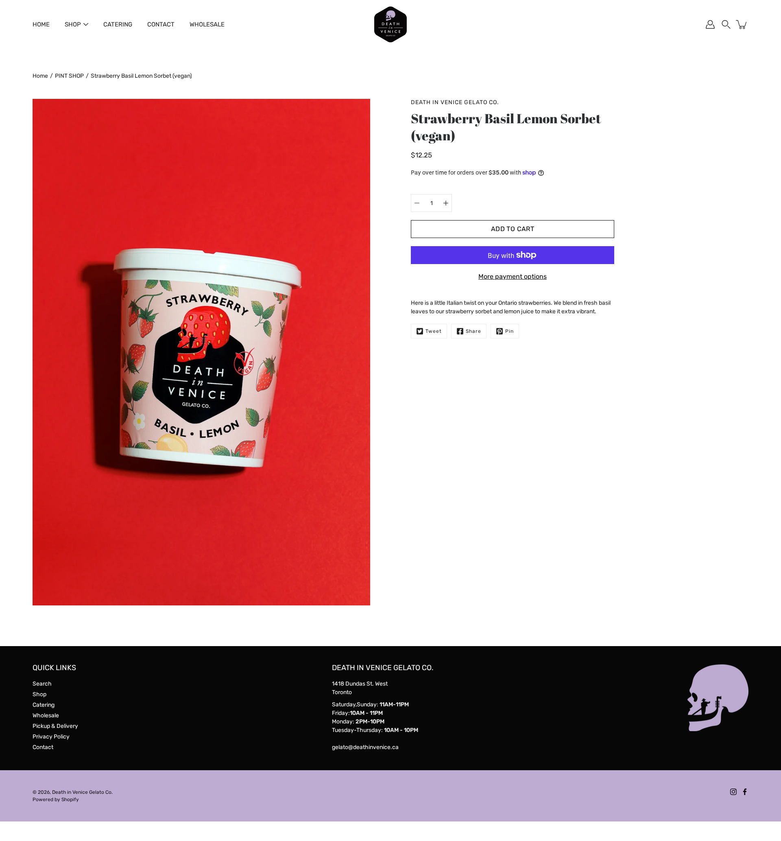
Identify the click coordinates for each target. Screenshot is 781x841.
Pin (509, 331)
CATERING (117, 24)
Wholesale (46, 715)
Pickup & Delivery (55, 726)
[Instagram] (733, 792)
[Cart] (741, 24)
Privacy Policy (51, 736)
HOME (41, 24)
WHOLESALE (207, 24)
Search (42, 683)
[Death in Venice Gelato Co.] (390, 24)
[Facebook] (744, 792)
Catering (44, 704)
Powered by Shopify (56, 799)
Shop (39, 694)
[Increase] (446, 203)
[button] (726, 24)
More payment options (512, 276)
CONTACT (161, 24)
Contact (43, 747)
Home (40, 75)
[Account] (710, 24)
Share (473, 331)
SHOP (73, 24)
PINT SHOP (69, 75)
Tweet (433, 331)
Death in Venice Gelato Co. (82, 792)
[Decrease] (417, 203)
